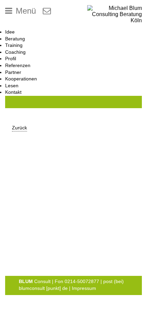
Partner (13, 72)
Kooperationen (21, 78)
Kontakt (13, 92)
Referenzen (17, 65)
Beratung (15, 38)
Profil (10, 58)
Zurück (19, 127)
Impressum (84, 288)
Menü (26, 10)
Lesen (11, 85)
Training (14, 45)
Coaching (15, 52)
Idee (10, 32)
